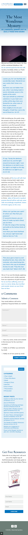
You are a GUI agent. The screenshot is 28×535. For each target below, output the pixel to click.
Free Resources (18, 4)
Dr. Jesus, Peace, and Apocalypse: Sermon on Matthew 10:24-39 (13, 415)
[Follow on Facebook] (12, 526)
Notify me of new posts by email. (14, 353)
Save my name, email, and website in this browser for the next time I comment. (13, 342)
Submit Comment (19, 357)
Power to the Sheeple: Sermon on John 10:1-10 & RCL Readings (13, 431)
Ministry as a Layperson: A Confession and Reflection (11, 427)
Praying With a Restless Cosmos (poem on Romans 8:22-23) (13, 409)
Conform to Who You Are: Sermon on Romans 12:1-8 (13, 399)
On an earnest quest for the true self (13, 67)
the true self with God (19, 178)
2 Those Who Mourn (16, 32)
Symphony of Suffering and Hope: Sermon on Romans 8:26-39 (13, 405)
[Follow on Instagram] (15, 526)
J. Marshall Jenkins (12, 29)
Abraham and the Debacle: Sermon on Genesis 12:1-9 (14, 419)
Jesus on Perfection (9, 402)
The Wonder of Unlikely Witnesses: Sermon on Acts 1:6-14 (14, 423)
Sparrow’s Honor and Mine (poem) (14, 412)
